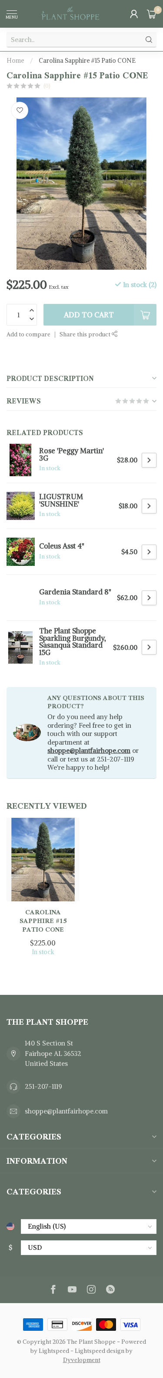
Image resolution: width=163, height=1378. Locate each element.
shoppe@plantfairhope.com (88, 750)
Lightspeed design (99, 1351)
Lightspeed (54, 1351)
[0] (151, 14)
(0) (46, 86)
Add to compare (28, 334)
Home (15, 61)
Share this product (86, 334)
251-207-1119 (43, 1086)
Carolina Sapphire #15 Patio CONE (87, 61)
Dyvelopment (81, 1360)
